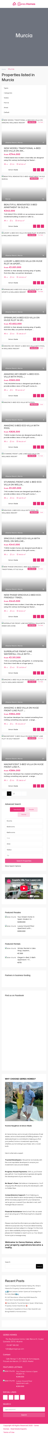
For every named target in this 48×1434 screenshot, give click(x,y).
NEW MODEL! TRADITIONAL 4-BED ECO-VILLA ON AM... (22, 149)
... (35, 160)
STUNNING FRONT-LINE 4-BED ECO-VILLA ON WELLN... (23, 483)
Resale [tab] (31, 809)
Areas (6, 107)
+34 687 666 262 (12, 1345)
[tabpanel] (24, 842)
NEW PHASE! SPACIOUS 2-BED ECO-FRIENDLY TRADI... (22, 596)
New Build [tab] (17, 809)
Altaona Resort (11, 142)
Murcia (6, 103)
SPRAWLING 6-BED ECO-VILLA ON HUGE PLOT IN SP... (22, 318)
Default (6, 112)
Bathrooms (11, 832)
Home (4, 69)
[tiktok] (11, 1397)
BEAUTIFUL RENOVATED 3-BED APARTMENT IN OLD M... (20, 205)
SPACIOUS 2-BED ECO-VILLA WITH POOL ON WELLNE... (22, 539)
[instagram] (22, 1397)
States (6, 98)
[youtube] (16, 1397)
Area (8, 844)
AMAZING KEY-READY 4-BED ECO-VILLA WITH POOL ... (22, 375)
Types (6, 88)
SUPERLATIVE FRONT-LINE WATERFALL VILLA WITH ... (18, 652)
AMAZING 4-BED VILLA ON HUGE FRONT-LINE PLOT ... (21, 709)
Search (7, 1262)
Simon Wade (13, 170)
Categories (8, 93)
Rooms (9, 821)
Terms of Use (8, 1432)
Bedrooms (11, 827)
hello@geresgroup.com (15, 1349)
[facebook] (5, 1397)
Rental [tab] (23, 814)
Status (9, 850)
